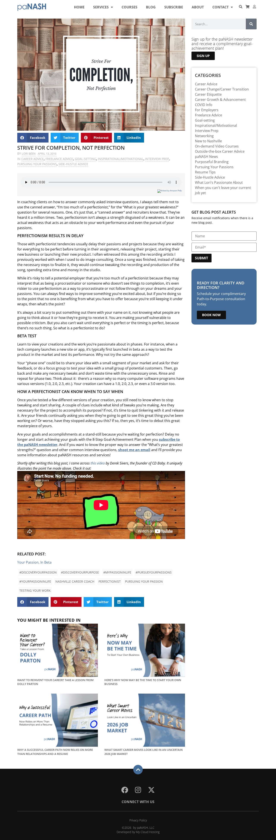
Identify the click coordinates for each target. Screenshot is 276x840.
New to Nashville (208, 141)
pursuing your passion (144, 581)
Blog (151, 7)
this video (98, 463)
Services (101, 7)
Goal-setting (85, 159)
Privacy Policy (138, 820)
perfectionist (110, 581)
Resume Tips (205, 172)
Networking (204, 135)
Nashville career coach (74, 581)
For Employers (206, 110)
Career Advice (32, 159)
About (198, 7)
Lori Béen (29, 153)
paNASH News (206, 156)
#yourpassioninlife (35, 581)
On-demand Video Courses (217, 146)
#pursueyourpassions (154, 572)
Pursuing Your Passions (37, 164)
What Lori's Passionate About (219, 182)
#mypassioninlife (117, 572)
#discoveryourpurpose (80, 572)
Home (79, 7)
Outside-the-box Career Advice (220, 151)
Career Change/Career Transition (222, 89)
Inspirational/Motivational (120, 159)
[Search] (251, 24)
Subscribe (173, 7)
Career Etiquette (208, 94)
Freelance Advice (59, 159)
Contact (220, 7)
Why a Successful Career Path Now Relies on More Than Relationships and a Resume (55, 752)
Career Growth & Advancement (220, 99)
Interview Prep (157, 159)
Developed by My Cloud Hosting (138, 832)
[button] (33, 138)
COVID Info (203, 104)
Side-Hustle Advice (73, 164)
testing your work (35, 590)
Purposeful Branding (212, 161)
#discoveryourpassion (38, 572)
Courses (129, 7)
